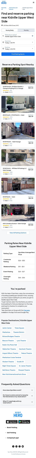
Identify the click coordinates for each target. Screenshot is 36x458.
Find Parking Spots (18, 54)
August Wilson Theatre (10, 353)
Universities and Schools (13, 8)
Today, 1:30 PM (10, 43)
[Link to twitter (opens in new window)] (20, 447)
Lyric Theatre (21, 340)
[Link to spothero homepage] (18, 414)
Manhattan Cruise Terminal (11, 357)
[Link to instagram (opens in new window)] (16, 447)
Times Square (19, 328)
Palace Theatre (26, 353)
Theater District (18, 332)
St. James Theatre (25, 366)
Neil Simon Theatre (8, 370)
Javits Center (7, 328)
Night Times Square (9, 366)
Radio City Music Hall (9, 345)
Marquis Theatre (24, 370)
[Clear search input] (32, 36)
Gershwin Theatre (25, 349)
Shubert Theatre (8, 362)
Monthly (26, 30)
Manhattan (6, 332)
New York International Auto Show (14, 374)
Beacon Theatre (8, 340)
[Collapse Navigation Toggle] (34, 2)
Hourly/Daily (10, 30)
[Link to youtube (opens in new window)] (23, 447)
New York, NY (3, 8)
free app (27, 310)
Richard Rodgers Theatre (11, 336)
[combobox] (18, 35)
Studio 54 (20, 362)
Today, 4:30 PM (10, 49)
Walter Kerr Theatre (9, 349)
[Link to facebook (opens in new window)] (13, 447)
